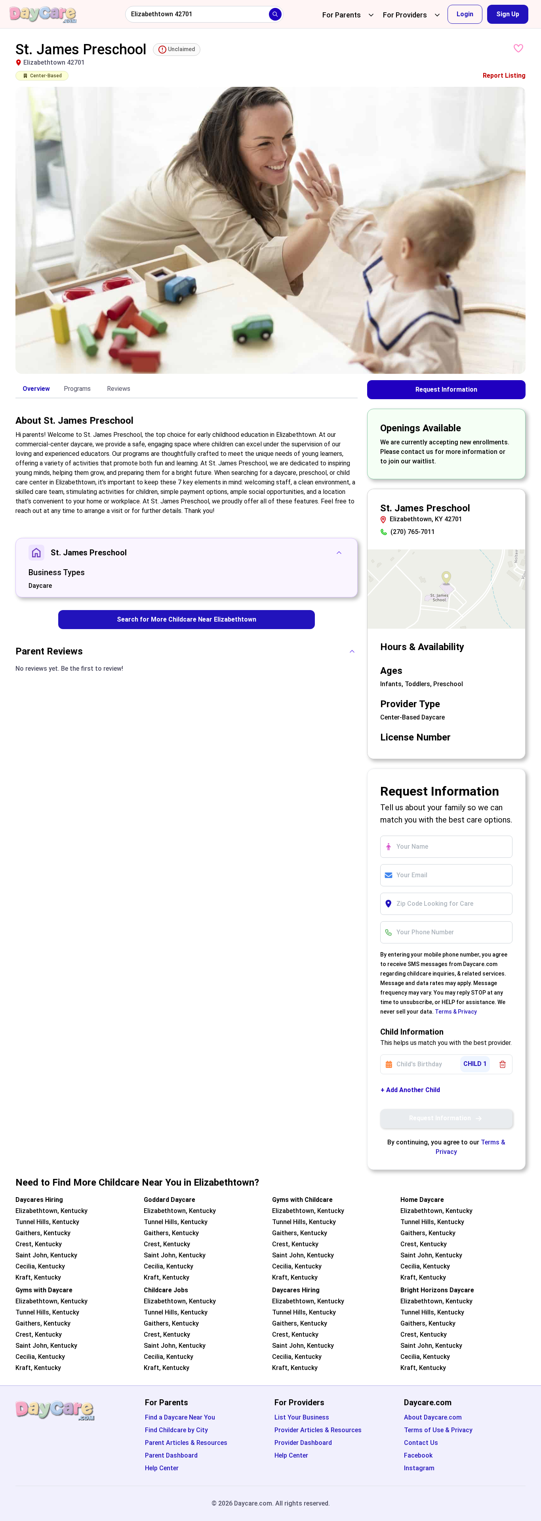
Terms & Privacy (456, 1011)
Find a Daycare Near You (180, 1417)
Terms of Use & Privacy (438, 1430)
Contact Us (421, 1442)
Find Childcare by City (176, 1430)
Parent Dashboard (171, 1455)
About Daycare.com (433, 1417)
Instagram (419, 1468)
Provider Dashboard (303, 1442)
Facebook (418, 1455)
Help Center (162, 1468)
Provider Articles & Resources (318, 1430)
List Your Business (301, 1417)
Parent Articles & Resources (186, 1442)
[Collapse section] (339, 552)
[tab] (36, 389)
